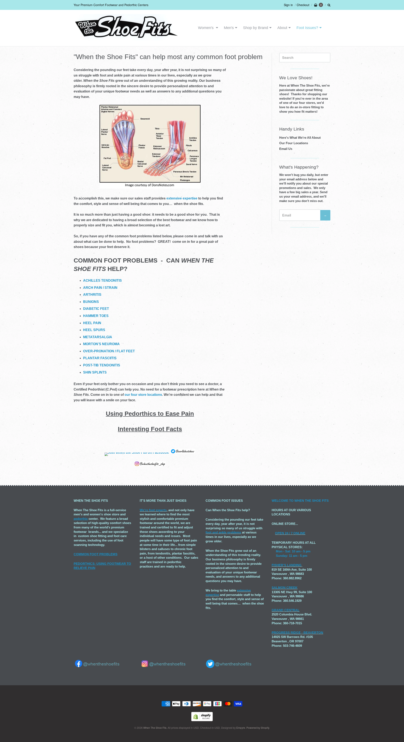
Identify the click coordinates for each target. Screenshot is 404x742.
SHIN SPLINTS (95, 372)
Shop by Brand (255, 28)
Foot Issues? (307, 28)
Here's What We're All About (300, 137)
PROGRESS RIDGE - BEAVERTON (297, 632)
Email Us (285, 149)
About (282, 28)
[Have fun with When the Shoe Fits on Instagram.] (150, 465)
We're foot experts (153, 510)
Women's (206, 28)
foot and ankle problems (223, 532)
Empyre (240, 727)
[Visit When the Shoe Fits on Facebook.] (137, 452)
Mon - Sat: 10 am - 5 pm (293, 551)
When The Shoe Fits (154, 727)
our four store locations (143, 394)
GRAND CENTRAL (285, 610)
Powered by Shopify (257, 727)
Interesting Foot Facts (150, 429)
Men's (229, 28)
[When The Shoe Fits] (126, 38)
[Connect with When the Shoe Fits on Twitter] (182, 452)
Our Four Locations (293, 143)
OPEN (279, 533)
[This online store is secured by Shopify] (202, 719)
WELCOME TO (283, 500)
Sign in (288, 5)
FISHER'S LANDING (287, 565)
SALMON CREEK (285, 587)
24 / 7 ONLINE (294, 533)
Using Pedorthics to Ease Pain (150, 413)
